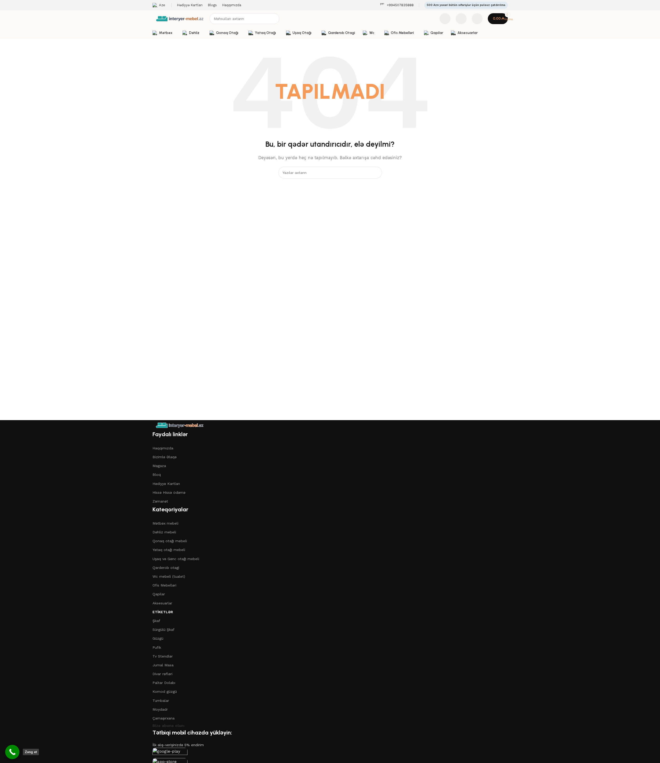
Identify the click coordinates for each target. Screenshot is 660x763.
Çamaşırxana (163, 718)
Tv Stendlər (162, 656)
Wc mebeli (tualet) (168, 576)
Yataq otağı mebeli (168, 550)
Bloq (156, 474)
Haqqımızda (162, 448)
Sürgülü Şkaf (163, 629)
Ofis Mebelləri (164, 585)
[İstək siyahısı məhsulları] (461, 18)
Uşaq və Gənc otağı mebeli (175, 559)
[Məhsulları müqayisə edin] (445, 18)
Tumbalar (160, 700)
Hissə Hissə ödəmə (168, 492)
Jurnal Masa (162, 665)
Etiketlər (162, 612)
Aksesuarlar (162, 603)
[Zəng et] (12, 752)
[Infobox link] (397, 5)
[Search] (273, 18)
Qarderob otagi (165, 568)
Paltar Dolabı (163, 683)
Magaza (159, 466)
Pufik (156, 647)
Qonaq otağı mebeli (169, 541)
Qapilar (158, 594)
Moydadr (160, 709)
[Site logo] (179, 18)
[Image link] (179, 425)
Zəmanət (160, 501)
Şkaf (156, 621)
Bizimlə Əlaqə (164, 457)
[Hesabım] (477, 18)
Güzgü (157, 638)
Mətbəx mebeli (165, 523)
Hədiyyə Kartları (166, 484)
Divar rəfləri (162, 674)
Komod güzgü (164, 691)
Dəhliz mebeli (164, 532)
